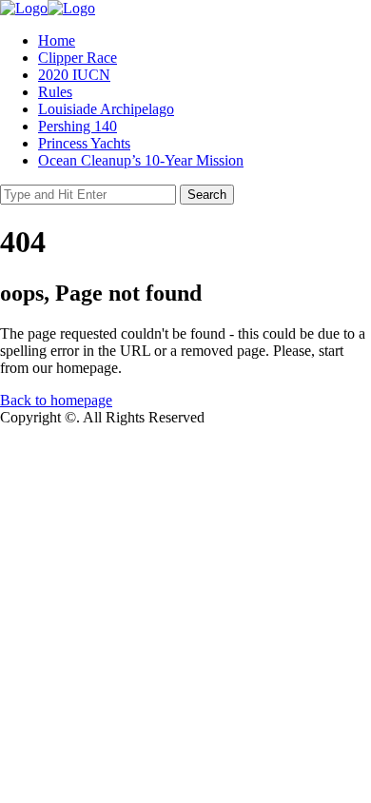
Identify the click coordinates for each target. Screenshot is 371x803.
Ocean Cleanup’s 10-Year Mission (141, 160)
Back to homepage (56, 400)
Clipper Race (77, 57)
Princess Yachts (84, 143)
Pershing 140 (77, 126)
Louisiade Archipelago (106, 109)
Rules (55, 92)
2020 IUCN (74, 75)
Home (56, 40)
